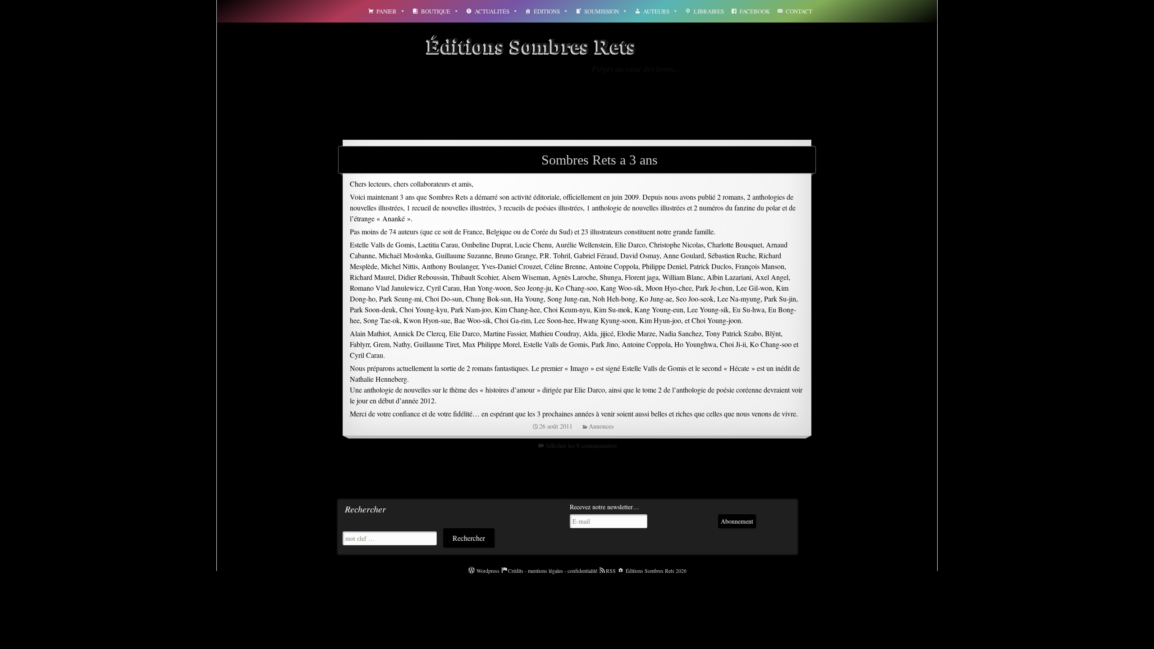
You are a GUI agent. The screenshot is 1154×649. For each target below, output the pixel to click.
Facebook (755, 11)
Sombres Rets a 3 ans (599, 159)
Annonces (601, 426)
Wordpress (487, 570)
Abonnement (737, 521)
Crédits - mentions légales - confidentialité (552, 570)
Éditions (547, 11)
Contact (799, 11)
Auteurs (656, 11)
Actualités (492, 11)
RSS (611, 570)
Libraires (709, 11)
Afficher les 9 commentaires (581, 445)
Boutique (435, 11)
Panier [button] (386, 11)
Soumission (601, 11)
